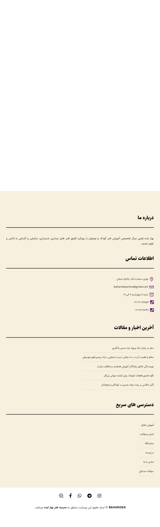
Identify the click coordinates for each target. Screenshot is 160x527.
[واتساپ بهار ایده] (79, 496)
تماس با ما (148, 462)
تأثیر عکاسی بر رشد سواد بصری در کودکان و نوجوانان (127, 385)
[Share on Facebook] (91, 165)
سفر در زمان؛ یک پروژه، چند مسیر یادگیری (133, 348)
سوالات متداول (146, 471)
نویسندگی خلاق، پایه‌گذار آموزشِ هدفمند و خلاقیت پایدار (125, 366)
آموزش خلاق (147, 425)
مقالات (144, 123)
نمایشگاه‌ (149, 443)
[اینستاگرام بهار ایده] (99, 496)
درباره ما (150, 453)
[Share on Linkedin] (75, 165)
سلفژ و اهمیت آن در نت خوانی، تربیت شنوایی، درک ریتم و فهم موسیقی (118, 357)
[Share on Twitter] (83, 165)
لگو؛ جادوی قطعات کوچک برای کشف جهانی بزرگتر (129, 375)
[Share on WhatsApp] (68, 165)
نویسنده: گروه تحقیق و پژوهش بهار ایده (97, 141)
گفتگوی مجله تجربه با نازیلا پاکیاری (105, 131)
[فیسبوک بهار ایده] (70, 496)
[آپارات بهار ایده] (61, 495)
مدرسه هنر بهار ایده (55, 507)
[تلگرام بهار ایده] (89, 496)
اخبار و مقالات (147, 434)
